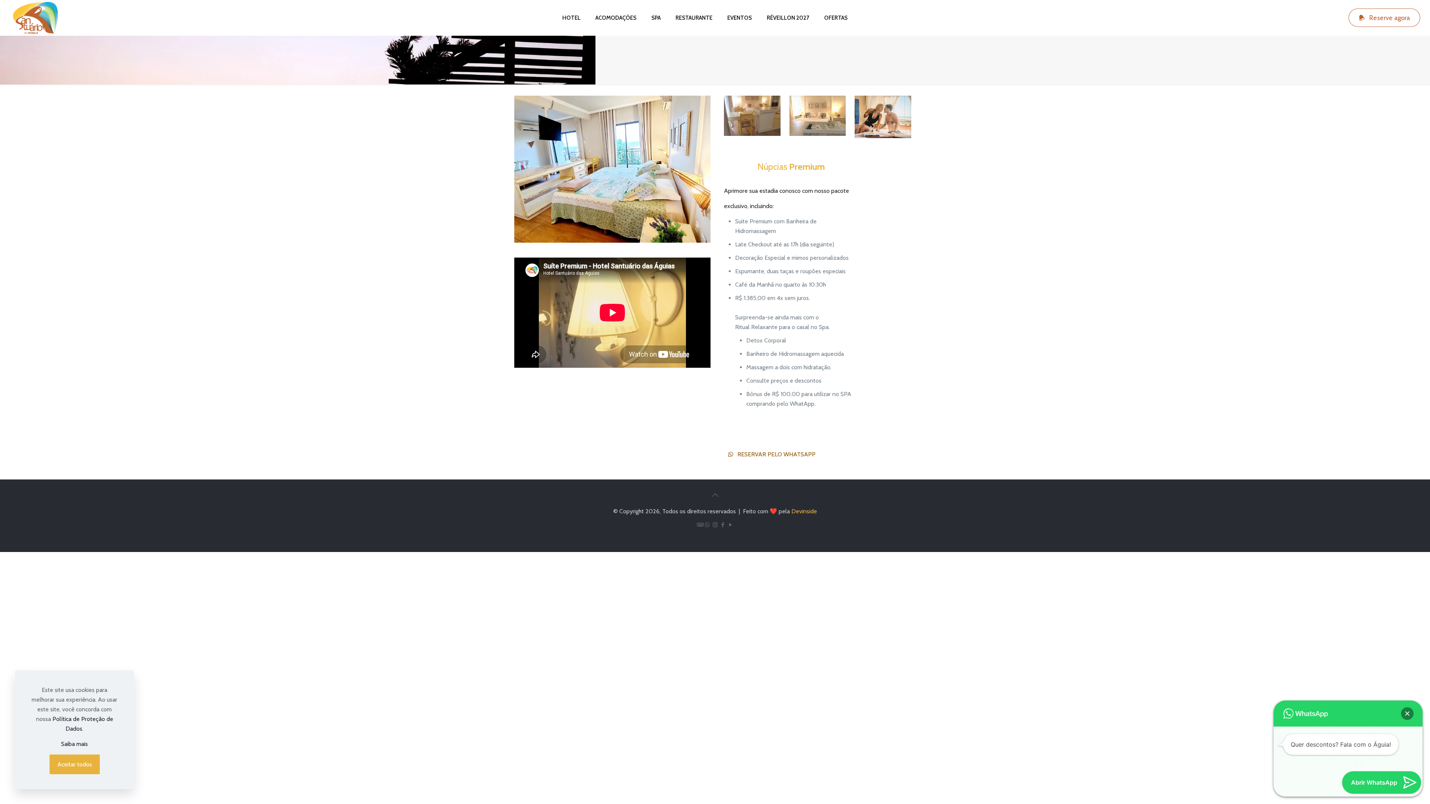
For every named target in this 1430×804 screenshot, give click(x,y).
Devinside (804, 511)
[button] (1407, 713)
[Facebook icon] (723, 524)
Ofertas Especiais (701, 68)
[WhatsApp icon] (707, 524)
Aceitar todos (74, 764)
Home (656, 68)
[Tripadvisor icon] (699, 524)
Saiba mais (74, 743)
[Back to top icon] (715, 495)
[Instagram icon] (715, 524)
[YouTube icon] (731, 524)
